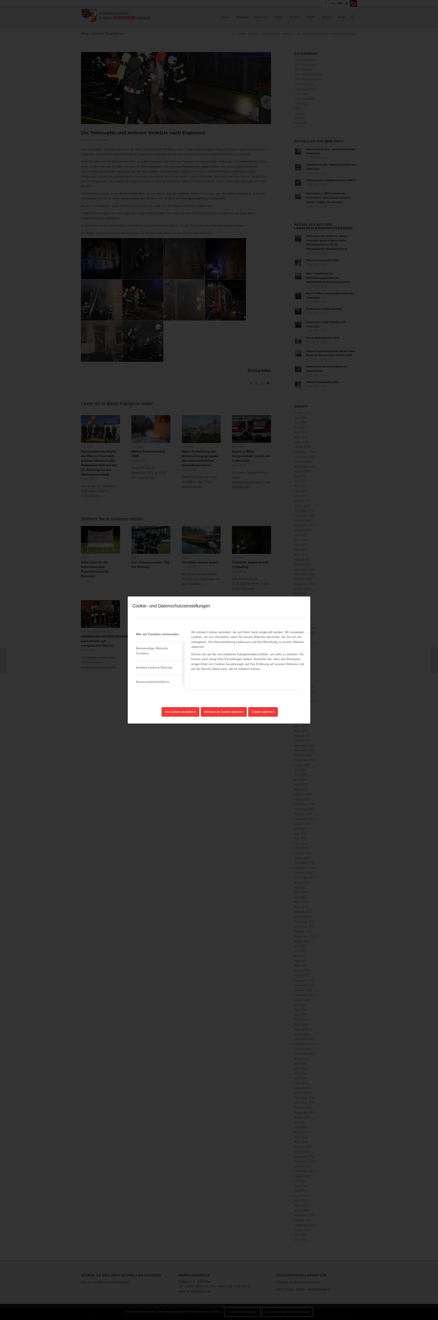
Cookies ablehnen (263, 711)
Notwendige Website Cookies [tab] (152, 650)
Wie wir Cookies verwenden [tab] (157, 634)
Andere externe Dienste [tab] (154, 667)
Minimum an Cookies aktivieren (223, 711)
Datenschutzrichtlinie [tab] (152, 682)
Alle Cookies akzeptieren (180, 711)
